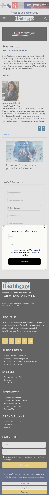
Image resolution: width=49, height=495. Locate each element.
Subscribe (24, 261)
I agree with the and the (25, 252)
